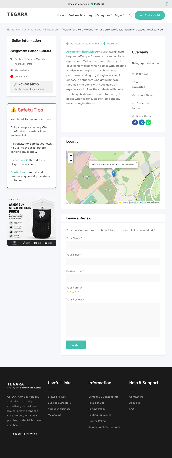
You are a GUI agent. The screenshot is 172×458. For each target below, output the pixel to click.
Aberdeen (112, 43)
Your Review (75, 299)
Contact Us (136, 396)
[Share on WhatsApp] (148, 122)
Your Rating (74, 287)
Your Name (74, 238)
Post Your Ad (152, 15)
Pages (118, 15)
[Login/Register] (130, 15)
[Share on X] (142, 122)
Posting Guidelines (100, 414)
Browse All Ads (57, 396)
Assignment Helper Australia (30, 51)
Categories (103, 15)
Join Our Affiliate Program (104, 427)
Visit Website (22, 70)
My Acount (54, 414)
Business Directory (80, 15)
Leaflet (125, 202)
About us (134, 402)
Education (152, 63)
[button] (114, 173)
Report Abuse (145, 95)
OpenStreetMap (140, 202)
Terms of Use (96, 402)
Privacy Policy (97, 420)
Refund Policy (97, 408)
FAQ (131, 408)
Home (60, 15)
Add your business (59, 408)
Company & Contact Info (104, 396)
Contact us (18, 172)
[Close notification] (167, 4)
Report (24, 160)
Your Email (74, 254)
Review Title (75, 271)
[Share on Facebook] (135, 122)
